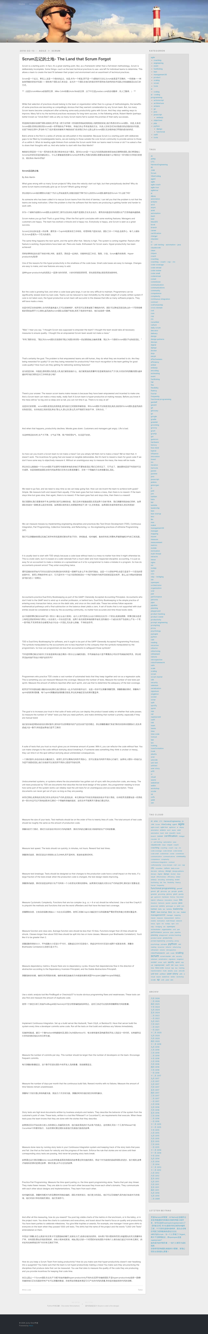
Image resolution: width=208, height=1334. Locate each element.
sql (152, 714)
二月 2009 (155, 1199)
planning (154, 608)
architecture (159, 103)
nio (152, 565)
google (154, 416)
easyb (153, 356)
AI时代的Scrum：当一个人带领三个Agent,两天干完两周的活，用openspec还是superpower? (168, 1237)
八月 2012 (155, 1173)
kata (153, 499)
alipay (153, 196)
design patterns (157, 339)
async (153, 207)
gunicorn (154, 439)
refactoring (155, 651)
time (153, 731)
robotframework (158, 662)
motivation (155, 551)
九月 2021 (155, 1021)
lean (155, 72)
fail (152, 382)
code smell (155, 273)
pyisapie (154, 634)
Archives (33, 4)
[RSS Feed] (182, 4)
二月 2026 (155, 1001)
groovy (154, 428)
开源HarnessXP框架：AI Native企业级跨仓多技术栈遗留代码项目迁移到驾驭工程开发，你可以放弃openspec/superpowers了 (168, 1220)
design (153, 336)
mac (152, 522)
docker (154, 351)
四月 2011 (155, 1190)
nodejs (153, 568)
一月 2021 (155, 1030)
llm (152, 519)
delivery (154, 333)
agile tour (155, 187)
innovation (155, 456)
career (153, 230)
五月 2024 (155, 1013)
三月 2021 (155, 1024)
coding (156, 92)
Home (22, 4)
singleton (155, 694)
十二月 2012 (156, 1170)
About (46, 4)
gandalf (154, 402)
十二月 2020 (156, 1033)
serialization (156, 688)
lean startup (156, 514)
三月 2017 (155, 1096)
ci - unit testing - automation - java (166, 245)
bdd (152, 219)
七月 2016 (155, 1107)
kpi (152, 502)
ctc (152, 319)
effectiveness (156, 359)
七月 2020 (155, 1036)
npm (153, 571)
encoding (155, 371)
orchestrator (156, 585)
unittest (154, 766)
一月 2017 (155, 1101)
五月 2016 (155, 1113)
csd (152, 311)
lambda (154, 505)
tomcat (154, 737)
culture (154, 325)
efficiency (155, 362)
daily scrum (156, 328)
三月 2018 (155, 1070)
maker (153, 525)
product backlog (158, 614)
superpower (156, 717)
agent (153, 179)
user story (155, 768)
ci (151, 242)
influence (154, 454)
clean (153, 250)
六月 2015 (155, 1139)
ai (151, 89)
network (154, 557)
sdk (152, 680)
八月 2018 (155, 1061)
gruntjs (154, 434)
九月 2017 (155, 1078)
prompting (155, 625)
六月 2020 (155, 1038)
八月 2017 (155, 1081)
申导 (104, 21)
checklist (154, 239)
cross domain (156, 308)
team (153, 725)
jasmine (154, 474)
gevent (154, 405)
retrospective (156, 660)
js (151, 488)
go (155, 109)
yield (153, 800)
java (155, 112)
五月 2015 (155, 1141)
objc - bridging (157, 577)
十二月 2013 (156, 1167)
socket (154, 697)
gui (152, 436)
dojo (153, 353)
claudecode (156, 248)
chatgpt (154, 236)
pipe (153, 602)
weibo (153, 786)
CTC (153, 162)
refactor (154, 648)
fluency (154, 391)
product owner (157, 617)
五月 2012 (155, 1179)
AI (152, 156)
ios (152, 462)
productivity (156, 620)
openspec (155, 582)
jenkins (154, 482)
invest (153, 459)
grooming (155, 425)
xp (152, 794)
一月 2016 (155, 1121)
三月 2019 (155, 1053)
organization (156, 588)
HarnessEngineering (159, 165)
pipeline (154, 605)
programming (156, 97)
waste (153, 780)
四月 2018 (155, 1067)
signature (155, 691)
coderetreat (156, 276)
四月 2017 (155, 1093)
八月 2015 (155, 1133)
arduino (157, 106)
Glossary (57, 4)
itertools (154, 468)
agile (42, 51)
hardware (155, 442)
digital (153, 345)
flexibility (154, 388)
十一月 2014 (156, 1153)
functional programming (161, 399)
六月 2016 (155, 1110)
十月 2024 (155, 1007)
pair (152, 594)
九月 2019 (155, 1047)
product (157, 77)
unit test (154, 763)
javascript (158, 115)
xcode (153, 791)
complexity (155, 296)
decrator (154, 331)
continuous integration (160, 299)
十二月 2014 (156, 1150)
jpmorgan (155, 485)
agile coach (155, 185)
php (155, 123)
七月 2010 (155, 1196)
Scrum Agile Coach (104, 27)
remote (154, 657)
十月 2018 (155, 1058)
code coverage (157, 265)
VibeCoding (156, 176)
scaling (157, 80)
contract (154, 302)
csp (152, 316)
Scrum (153, 173)
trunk (153, 751)
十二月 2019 (156, 1044)
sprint (153, 708)
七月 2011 (155, 1182)
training (154, 746)
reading (154, 642)
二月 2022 (155, 1016)
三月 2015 (155, 1144)
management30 (160, 75)
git (152, 408)
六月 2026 (155, 998)
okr (152, 580)
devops (154, 342)
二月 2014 (155, 1164)
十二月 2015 (156, 1124)
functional (160, 132)
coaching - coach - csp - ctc (163, 262)
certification (156, 233)
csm (152, 313)
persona (154, 600)
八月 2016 (155, 1104)
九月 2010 (155, 1193)
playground (155, 611)
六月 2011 (155, 1184)
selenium (154, 685)
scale (153, 668)
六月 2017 (155, 1087)
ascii (153, 205)
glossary (154, 411)
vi (151, 774)
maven (153, 537)
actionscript (159, 100)
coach (153, 256)
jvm (152, 494)
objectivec (158, 120)
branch (154, 227)
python (157, 126)
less (152, 517)
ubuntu (154, 754)
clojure (153, 253)
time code (27, 1290)
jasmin (153, 471)
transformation (157, 748)
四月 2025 (155, 1004)
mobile (153, 548)
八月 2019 (155, 1050)
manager (154, 531)
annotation (155, 199)
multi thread (156, 554)
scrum (56, 51)
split (153, 703)
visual (153, 777)
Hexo (31, 1325)
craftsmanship (157, 305)
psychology (156, 631)
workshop (155, 788)
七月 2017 (155, 1084)
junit (152, 491)
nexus (153, 560)
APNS (153, 159)
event (156, 66)
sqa (152, 711)
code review (156, 270)
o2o (152, 574)
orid (152, 591)
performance (156, 597)
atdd (153, 210)
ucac (153, 757)
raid (152, 640)
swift (156, 135)
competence (156, 293)
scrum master (157, 677)
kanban (154, 496)
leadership (155, 508)
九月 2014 (155, 1159)
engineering (158, 63)
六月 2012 (155, 1176)
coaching (157, 60)
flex (152, 385)
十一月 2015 (156, 1127)
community (155, 290)
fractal (153, 394)
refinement (155, 654)
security (154, 682)
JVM (153, 170)
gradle (153, 419)
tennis (153, 728)
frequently (155, 396)
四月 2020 (155, 1041)
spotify (154, 705)
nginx (153, 562)
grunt (153, 431)
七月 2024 (155, 1010)
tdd (152, 723)
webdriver (155, 783)
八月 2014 (155, 1162)
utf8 (152, 771)
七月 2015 (155, 1136)
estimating (155, 373)
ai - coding (155, 95)
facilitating (158, 69)
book (153, 225)
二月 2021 (155, 1027)
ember (153, 365)
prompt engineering (159, 622)
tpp (152, 740)
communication (157, 285)
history (154, 445)
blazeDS (154, 222)
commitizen (156, 282)
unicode (154, 760)
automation (155, 213)
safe (153, 665)
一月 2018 (155, 1073)
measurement (156, 542)
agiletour (154, 190)
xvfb (153, 797)
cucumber (155, 322)
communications (158, 288)
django (159, 129)
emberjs (159, 117)
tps (152, 743)
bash (153, 216)
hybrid (153, 451)
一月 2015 (155, 1147)
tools (156, 86)
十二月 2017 (156, 1076)
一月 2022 (155, 1018)
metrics (154, 545)
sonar (153, 700)
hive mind (155, 448)
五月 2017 (155, 1090)
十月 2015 (155, 1130)
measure (154, 539)
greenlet (154, 422)
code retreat (156, 268)
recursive (155, 645)
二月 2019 (155, 1056)
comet (153, 279)
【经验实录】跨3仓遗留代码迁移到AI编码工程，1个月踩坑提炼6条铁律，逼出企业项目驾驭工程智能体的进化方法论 (168, 1228)
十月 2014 (155, 1156)
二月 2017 (155, 1098)
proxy (153, 628)
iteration (154, 465)
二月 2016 (155, 1118)
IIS (152, 167)
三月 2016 (155, 1116)
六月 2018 (155, 1064)
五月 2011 (155, 1187)
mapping (154, 534)
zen (152, 803)
